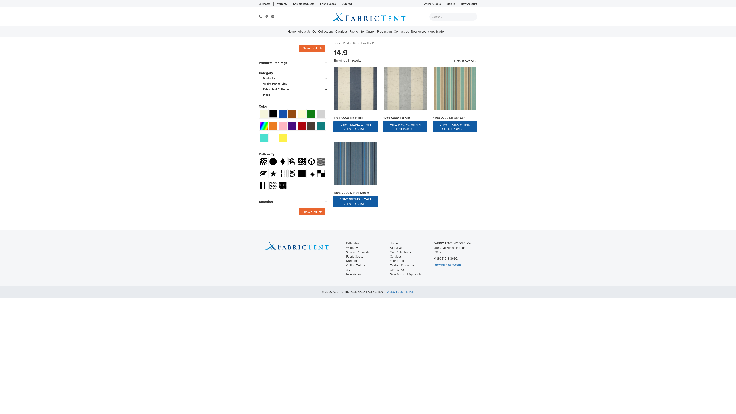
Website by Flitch (400, 292)
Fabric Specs (328, 4)
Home (292, 31)
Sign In (451, 4)
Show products (312, 48)
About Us (304, 31)
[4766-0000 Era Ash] (405, 88)
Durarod (347, 4)
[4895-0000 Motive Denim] (356, 163)
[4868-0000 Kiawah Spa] (455, 88)
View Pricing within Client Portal (355, 126)
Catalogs (341, 31)
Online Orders (432, 4)
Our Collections (322, 31)
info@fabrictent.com (447, 264)
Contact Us (401, 31)
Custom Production (379, 31)
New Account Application (428, 31)
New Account (469, 4)
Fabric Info (356, 31)
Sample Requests (303, 4)
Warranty (281, 4)
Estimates (264, 4)
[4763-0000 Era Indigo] (356, 88)
